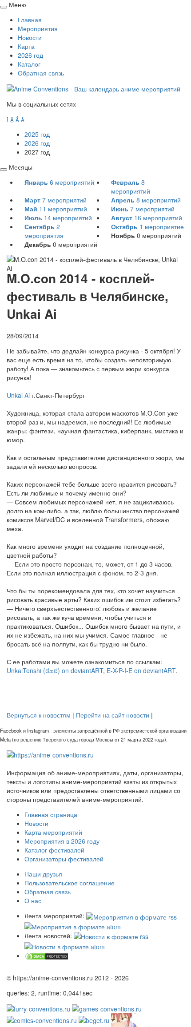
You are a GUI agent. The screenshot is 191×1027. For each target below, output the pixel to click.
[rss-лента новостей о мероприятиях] (111, 935)
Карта (26, 46)
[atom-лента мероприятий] (72, 925)
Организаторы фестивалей (63, 858)
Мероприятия (38, 28)
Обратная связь (41, 72)
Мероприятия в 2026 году (61, 841)
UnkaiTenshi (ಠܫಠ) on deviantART (55, 670)
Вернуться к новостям (39, 714)
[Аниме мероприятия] (50, 753)
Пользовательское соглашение (69, 882)
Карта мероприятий (53, 832)
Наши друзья (43, 873)
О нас (32, 900)
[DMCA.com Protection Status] (46, 955)
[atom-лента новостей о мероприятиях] (64, 945)
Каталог (29, 63)
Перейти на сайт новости (112, 714)
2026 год (30, 55)
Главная (30, 19)
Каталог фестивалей (54, 849)
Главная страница (50, 814)
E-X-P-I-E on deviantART (141, 670)
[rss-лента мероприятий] (131, 915)
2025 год (37, 134)
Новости (30, 37)
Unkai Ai (18, 395)
